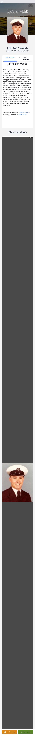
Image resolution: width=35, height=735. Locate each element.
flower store (22, 114)
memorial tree (24, 112)
